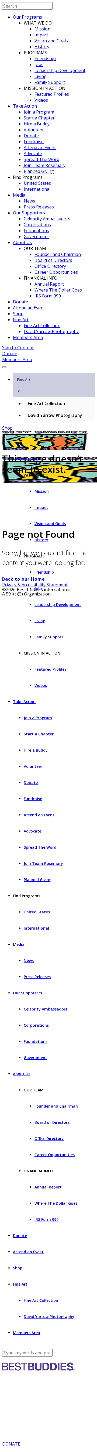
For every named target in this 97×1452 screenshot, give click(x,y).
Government (36, 236)
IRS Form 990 (47, 296)
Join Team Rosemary (44, 165)
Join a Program (39, 112)
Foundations (36, 231)
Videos (41, 100)
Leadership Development (59, 70)
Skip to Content (18, 348)
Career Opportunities (56, 272)
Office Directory (50, 266)
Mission (42, 29)
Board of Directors (53, 260)
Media (19, 195)
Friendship (45, 58)
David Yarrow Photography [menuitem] (55, 415)
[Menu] (4, 367)
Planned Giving (39, 171)
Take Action (25, 106)
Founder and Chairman (57, 254)
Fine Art (21, 320)
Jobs (38, 64)
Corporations (37, 225)
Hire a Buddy (37, 124)
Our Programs (27, 17)
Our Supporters (29, 213)
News (29, 201)
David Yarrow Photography (51, 331)
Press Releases (39, 207)
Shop (18, 314)
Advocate (33, 153)
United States (37, 183)
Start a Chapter (39, 118)
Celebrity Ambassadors (47, 219)
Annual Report (49, 284)
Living (40, 76)
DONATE (11, 1444)
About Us (22, 242)
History (41, 47)
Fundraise (34, 142)
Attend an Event (40, 147)
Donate (31, 136)
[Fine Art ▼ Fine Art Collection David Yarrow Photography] (48, 365)
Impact (41, 35)
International (37, 189)
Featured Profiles (51, 94)
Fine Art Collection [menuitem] (46, 403)
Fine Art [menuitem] (23, 385)
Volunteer (34, 130)
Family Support (49, 82)
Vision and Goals (51, 41)
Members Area (28, 337)
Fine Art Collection (42, 325)
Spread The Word (41, 159)
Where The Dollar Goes (58, 290)
